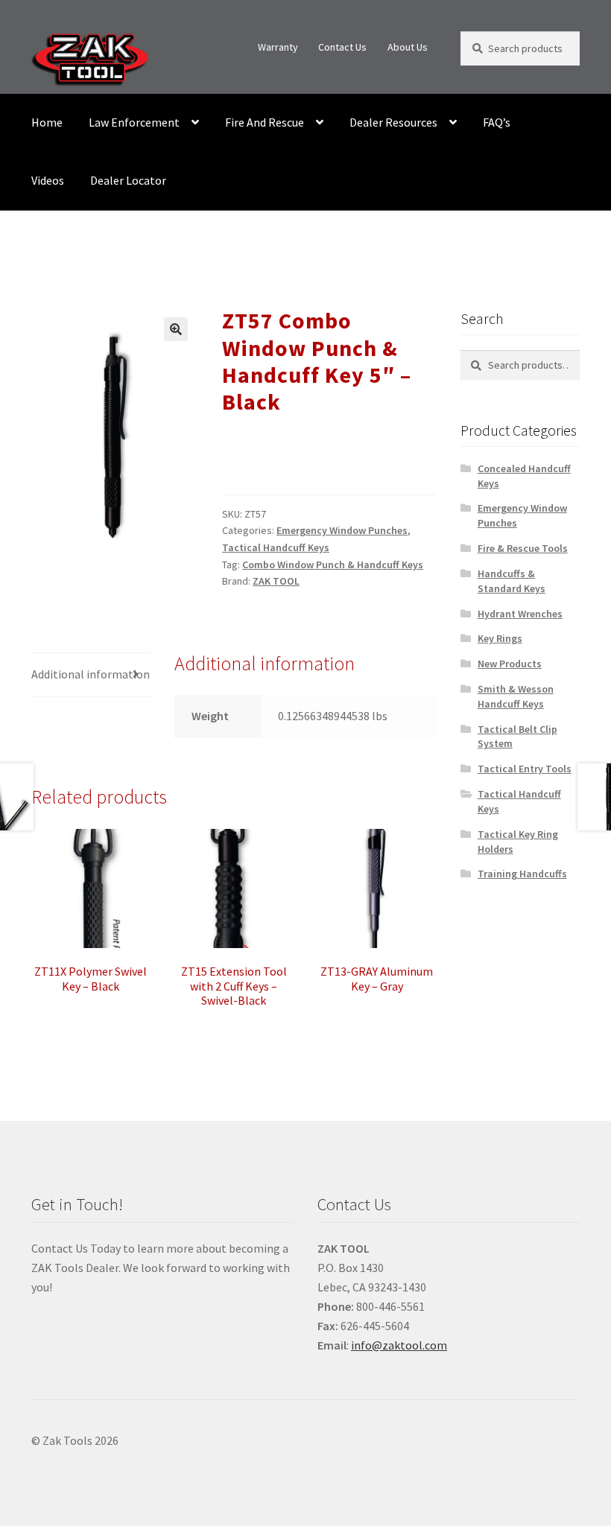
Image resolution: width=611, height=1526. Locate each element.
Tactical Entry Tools (525, 768)
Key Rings (500, 638)
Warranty (278, 47)
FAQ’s (496, 122)
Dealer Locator (128, 180)
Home (47, 122)
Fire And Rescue (264, 122)
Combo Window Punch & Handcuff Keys (332, 564)
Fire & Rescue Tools (523, 548)
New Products (510, 663)
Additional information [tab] (90, 674)
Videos (47, 180)
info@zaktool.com (399, 1345)
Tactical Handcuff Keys (275, 547)
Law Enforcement (134, 122)
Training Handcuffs (522, 873)
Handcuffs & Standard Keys (511, 581)
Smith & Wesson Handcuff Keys (516, 696)
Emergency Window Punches (342, 530)
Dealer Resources (393, 122)
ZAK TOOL (276, 581)
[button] (176, 329)
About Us (407, 47)
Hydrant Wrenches (520, 613)
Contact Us (342, 47)
